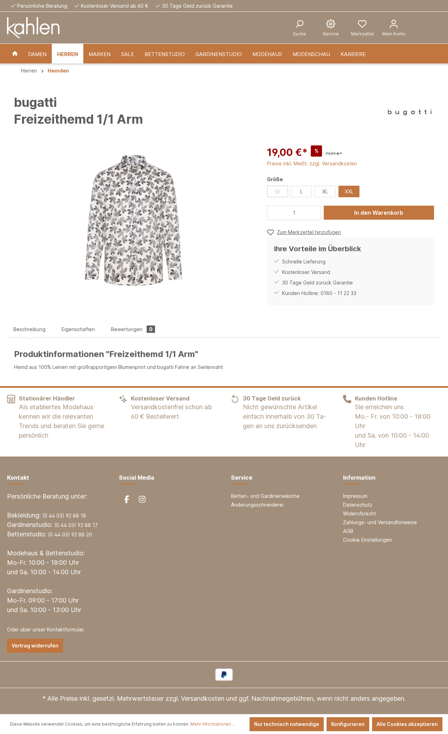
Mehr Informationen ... (212, 724)
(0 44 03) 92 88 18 (64, 516)
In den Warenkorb (378, 212)
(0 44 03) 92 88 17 (76, 525)
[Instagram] (142, 499)
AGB (348, 531)
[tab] (29, 329)
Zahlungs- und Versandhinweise (380, 522)
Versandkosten (202, 698)
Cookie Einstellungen (367, 540)
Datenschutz (357, 505)
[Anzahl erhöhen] (313, 213)
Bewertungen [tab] (132, 329)
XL (325, 191)
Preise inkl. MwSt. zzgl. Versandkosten (312, 163)
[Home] (15, 53)
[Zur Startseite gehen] (33, 27)
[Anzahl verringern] (274, 213)
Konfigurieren (348, 724)
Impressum (355, 496)
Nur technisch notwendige (286, 724)
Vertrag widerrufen (35, 646)
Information (359, 477)
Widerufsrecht (359, 513)
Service (241, 477)
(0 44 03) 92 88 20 (70, 534)
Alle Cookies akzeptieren (407, 724)
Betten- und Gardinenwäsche (265, 496)
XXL (349, 191)
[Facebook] (126, 499)
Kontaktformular (65, 629)
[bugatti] (409, 112)
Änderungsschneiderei (257, 505)
